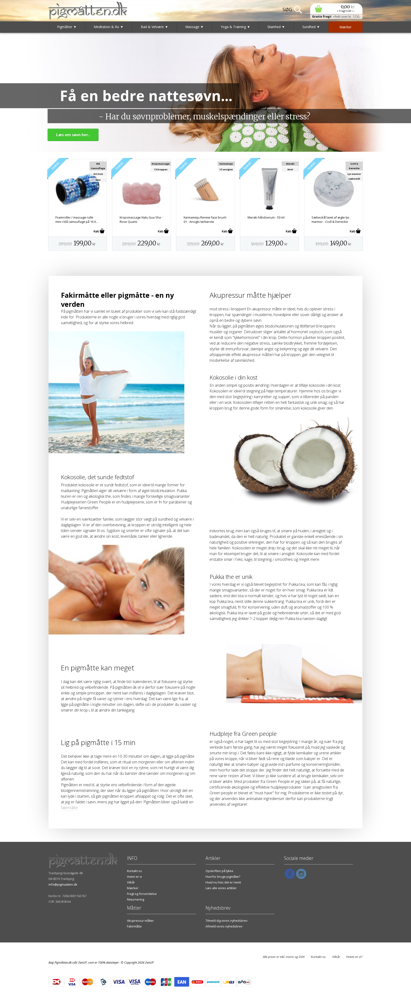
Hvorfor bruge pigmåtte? (223, 876)
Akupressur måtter (140, 920)
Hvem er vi (134, 876)
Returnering (135, 899)
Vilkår (131, 882)
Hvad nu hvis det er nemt (223, 882)
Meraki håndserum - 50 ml (266, 217)
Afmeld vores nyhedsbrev (224, 926)
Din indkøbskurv (336, 8)
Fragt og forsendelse (142, 894)
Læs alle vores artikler (221, 888)
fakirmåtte (69, 807)
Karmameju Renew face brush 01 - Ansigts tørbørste (205, 219)
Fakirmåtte (134, 926)
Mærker (132, 888)
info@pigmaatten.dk (63, 884)
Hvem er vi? (354, 957)
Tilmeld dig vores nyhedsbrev (226, 920)
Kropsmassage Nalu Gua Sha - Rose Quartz (141, 219)
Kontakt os (134, 871)
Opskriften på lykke (219, 871)
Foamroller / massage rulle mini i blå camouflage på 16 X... (76, 219)
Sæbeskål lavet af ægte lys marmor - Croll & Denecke (330, 219)
